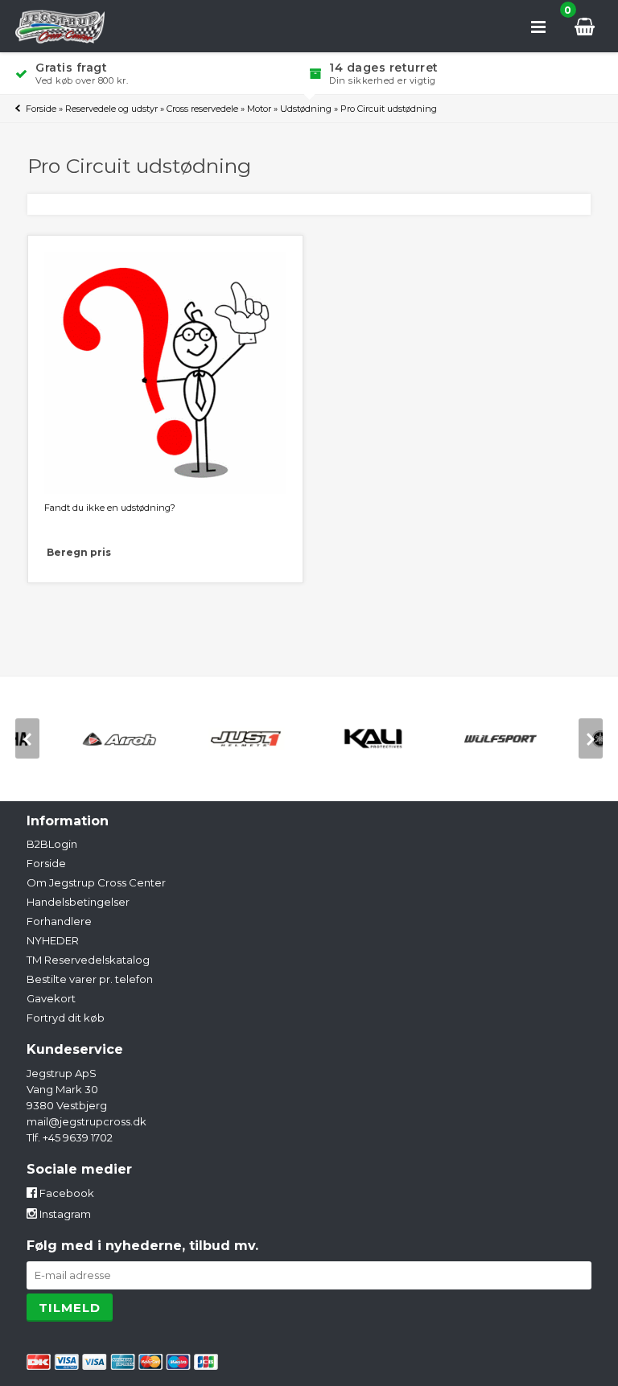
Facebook (65, 1193)
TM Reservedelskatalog (88, 959)
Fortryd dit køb (66, 1017)
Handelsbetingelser (78, 901)
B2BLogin (52, 843)
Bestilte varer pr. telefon (90, 979)
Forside (41, 108)
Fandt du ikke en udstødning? (109, 507)
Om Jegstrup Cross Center (96, 882)
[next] (591, 738)
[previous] (27, 738)
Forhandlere (59, 921)
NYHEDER (53, 940)
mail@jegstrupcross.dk (86, 1121)
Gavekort (51, 998)
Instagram (64, 1213)
